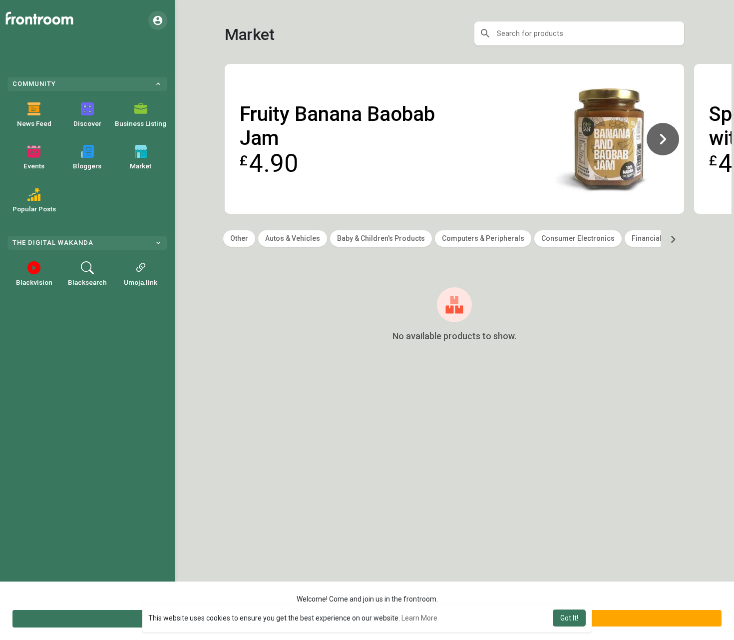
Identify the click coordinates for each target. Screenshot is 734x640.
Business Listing (140, 123)
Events (33, 166)
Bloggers (87, 166)
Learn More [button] (419, 618)
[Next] (663, 139)
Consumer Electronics (578, 238)
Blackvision (34, 282)
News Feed (34, 123)
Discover (87, 123)
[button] (157, 20)
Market (140, 166)
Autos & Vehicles (292, 238)
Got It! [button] (569, 618)
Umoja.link (140, 282)
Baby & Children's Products (381, 238)
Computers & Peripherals (483, 238)
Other (239, 238)
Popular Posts (34, 209)
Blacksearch (87, 282)
